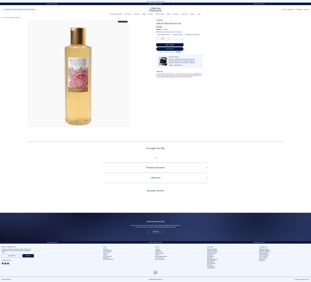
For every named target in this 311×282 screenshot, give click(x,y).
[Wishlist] (296, 9)
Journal (157, 255)
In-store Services (159, 257)
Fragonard (159, 20)
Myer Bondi (210, 257)
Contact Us (262, 260)
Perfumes (105, 249)
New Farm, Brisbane (212, 249)
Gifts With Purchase (108, 259)
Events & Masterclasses (161, 256)
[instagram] (5, 263)
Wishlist (300, 9)
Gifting (105, 255)
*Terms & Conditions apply (176, 65)
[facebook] (3, 263)
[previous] (141, 1)
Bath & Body (106, 257)
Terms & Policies (263, 257)
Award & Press (158, 252)
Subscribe (28, 255)
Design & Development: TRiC (302, 279)
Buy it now (170, 48)
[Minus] (171, 39)
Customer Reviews (264, 255)
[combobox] (21, 10)
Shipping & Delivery (264, 249)
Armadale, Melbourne (212, 259)
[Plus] (182, 39)
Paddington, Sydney (212, 250)
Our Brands (158, 250)
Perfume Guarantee (264, 252)
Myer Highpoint (211, 262)
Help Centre (262, 259)
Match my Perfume (160, 259)
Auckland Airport (211, 268)
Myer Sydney (210, 255)
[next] (170, 1)
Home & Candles (107, 256)
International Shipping (264, 250)
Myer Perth (209, 265)
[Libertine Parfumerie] (155, 9)
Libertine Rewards (159, 253)
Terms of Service (263, 256)
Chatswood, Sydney (212, 252)
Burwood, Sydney (211, 253)
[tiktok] (8, 263)
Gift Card (105, 253)
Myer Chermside (211, 263)
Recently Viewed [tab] (155, 191)
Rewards (292, 9)
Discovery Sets (107, 252)
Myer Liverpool (210, 256)
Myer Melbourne (211, 260)
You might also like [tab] (155, 148)
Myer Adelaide (210, 266)
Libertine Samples (107, 250)
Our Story (157, 249)
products (7, 17)
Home (3, 17)
